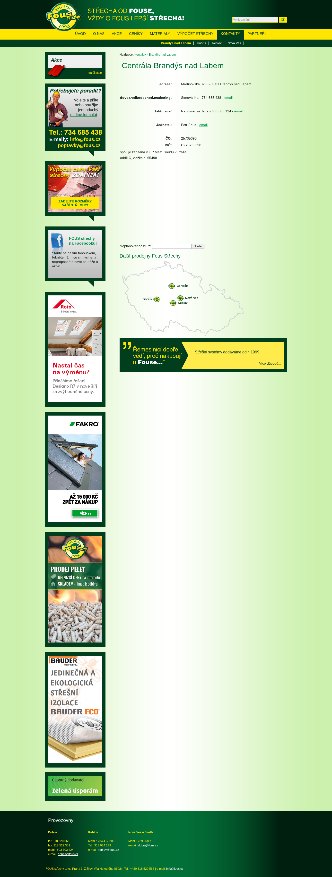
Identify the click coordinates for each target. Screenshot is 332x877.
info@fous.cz (85, 139)
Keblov (217, 43)
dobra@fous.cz (148, 845)
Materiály (160, 34)
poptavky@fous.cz (79, 145)
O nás (99, 34)
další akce (95, 73)
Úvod (80, 34)
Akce (117, 34)
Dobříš (201, 43)
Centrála (183, 286)
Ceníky (136, 34)
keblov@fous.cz (108, 850)
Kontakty (230, 34)
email (228, 98)
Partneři (256, 34)
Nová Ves (234, 43)
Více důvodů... (270, 363)
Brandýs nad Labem (176, 43)
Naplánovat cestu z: (136, 246)
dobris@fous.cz (68, 854)
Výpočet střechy (195, 34)
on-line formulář (83, 115)
